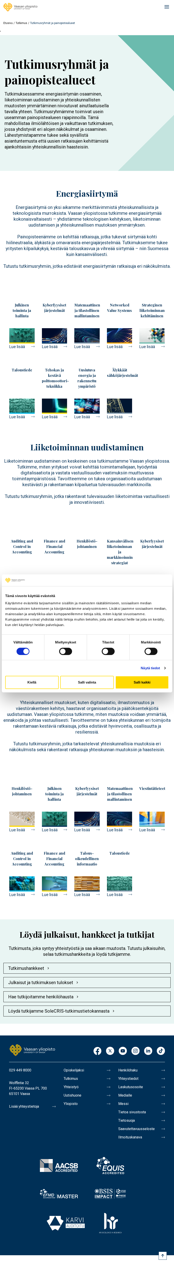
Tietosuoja (126, 1120)
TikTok (161, 1051)
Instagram (135, 1051)
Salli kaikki (142, 682)
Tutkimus (21, 23)
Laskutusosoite (130, 1087)
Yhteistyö (71, 1087)
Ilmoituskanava (130, 1137)
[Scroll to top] (163, 1256)
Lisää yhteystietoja (24, 1106)
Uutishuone (72, 1095)
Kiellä (31, 682)
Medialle (125, 1095)
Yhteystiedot (128, 1078)
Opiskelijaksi (74, 1070)
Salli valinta (87, 682)
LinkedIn (148, 1051)
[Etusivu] (20, 7)
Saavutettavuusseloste (136, 1129)
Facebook (97, 1051)
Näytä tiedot (150, 668)
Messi (123, 1104)
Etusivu (8, 23)
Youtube (123, 1051)
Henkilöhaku (128, 1070)
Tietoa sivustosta (132, 1112)
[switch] (65, 651)
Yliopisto (71, 1104)
